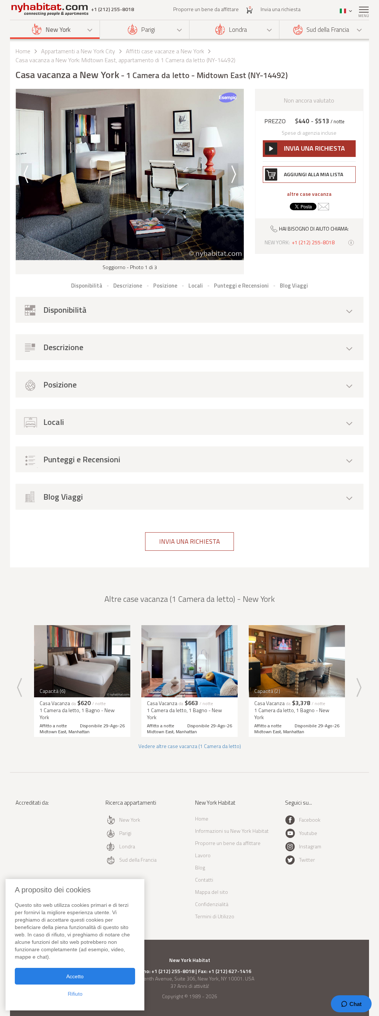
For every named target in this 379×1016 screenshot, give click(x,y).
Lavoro (203, 855)
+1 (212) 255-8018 (112, 9)
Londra (238, 29)
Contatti (204, 879)
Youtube (308, 833)
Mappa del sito (211, 892)
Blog (200, 867)
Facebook (310, 820)
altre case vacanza (309, 194)
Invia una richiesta (281, 9)
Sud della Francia (327, 29)
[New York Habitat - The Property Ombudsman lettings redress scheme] (37, 833)
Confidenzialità (211, 904)
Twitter (307, 860)
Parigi (148, 29)
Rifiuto (75, 994)
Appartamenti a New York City (78, 51)
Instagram (310, 846)
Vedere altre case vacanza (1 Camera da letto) (189, 746)
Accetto (75, 976)
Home (23, 51)
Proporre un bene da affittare (206, 9)
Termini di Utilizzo (214, 916)
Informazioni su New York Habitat (232, 831)
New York (58, 29)
